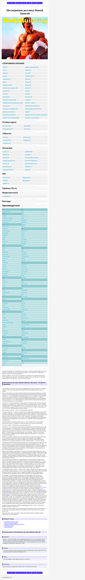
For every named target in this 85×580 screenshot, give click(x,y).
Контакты (39, 3)
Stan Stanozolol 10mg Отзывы (11, 521)
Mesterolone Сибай (8, 525)
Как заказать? (11, 3)
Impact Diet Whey (8, 527)
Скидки (29, 3)
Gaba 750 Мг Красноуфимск (10, 523)
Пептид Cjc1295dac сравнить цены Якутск (14, 524)
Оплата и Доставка (21, 3)
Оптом (34, 3)
